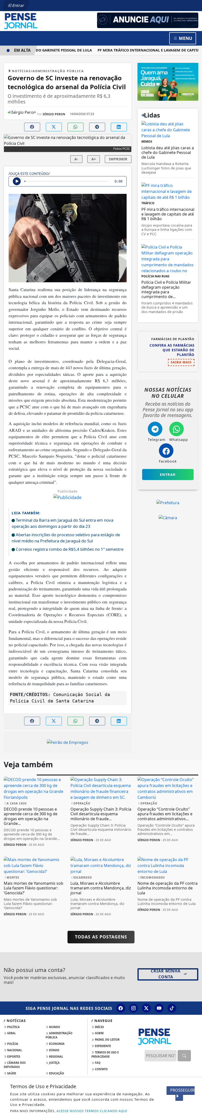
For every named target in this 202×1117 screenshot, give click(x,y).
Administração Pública (59, 1035)
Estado (53, 1050)
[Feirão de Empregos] (67, 742)
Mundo (54, 1027)
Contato (101, 1069)
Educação (56, 1073)
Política (13, 1027)
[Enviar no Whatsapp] (75, 127)
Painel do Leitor (106, 1039)
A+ (93, 159)
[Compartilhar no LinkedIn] (119, 127)
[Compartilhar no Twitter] (54, 127)
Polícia (12, 1044)
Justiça (54, 1063)
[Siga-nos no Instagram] (133, 1008)
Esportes (13, 1056)
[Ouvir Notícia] (17, 181)
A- (76, 159)
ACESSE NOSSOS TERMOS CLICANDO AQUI (91, 1111)
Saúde (11, 1073)
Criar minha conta (166, 974)
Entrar (18, 5)
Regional (55, 1056)
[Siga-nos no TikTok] (172, 1008)
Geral (11, 1033)
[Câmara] (168, 517)
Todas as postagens (101, 937)
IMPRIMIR (118, 159)
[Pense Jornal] (34, 20)
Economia (56, 1044)
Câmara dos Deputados (15, 1065)
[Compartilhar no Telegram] (97, 127)
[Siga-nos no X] (146, 1008)
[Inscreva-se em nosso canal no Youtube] (159, 1008)
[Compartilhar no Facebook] (32, 127)
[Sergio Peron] (147, 20)
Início (99, 1027)
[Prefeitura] (167, 81)
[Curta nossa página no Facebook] (120, 1008)
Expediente (102, 1046)
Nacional (14, 1050)
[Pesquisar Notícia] (184, 1055)
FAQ (97, 1063)
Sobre (99, 1033)
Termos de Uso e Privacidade (105, 1054)
